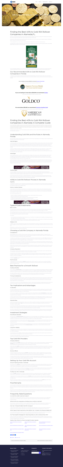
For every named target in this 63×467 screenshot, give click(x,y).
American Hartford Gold (42, 107)
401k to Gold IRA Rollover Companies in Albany (46, 425)
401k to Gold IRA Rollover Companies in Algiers (17, 432)
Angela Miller (13, 437)
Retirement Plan (45, 1)
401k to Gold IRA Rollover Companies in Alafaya (19, 440)
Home (36, 1)
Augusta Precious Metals (40, 81)
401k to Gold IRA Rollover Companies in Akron (17, 425)
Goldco (46, 92)
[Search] (40, 453)
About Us (40, 1)
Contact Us (50, 1)
